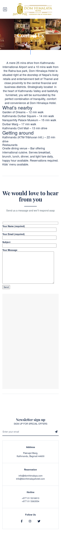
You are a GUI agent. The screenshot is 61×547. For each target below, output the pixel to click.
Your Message (9, 250)
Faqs (42, 545)
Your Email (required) (13, 234)
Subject (6, 242)
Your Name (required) (13, 226)
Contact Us (53, 545)
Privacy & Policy (28, 545)
